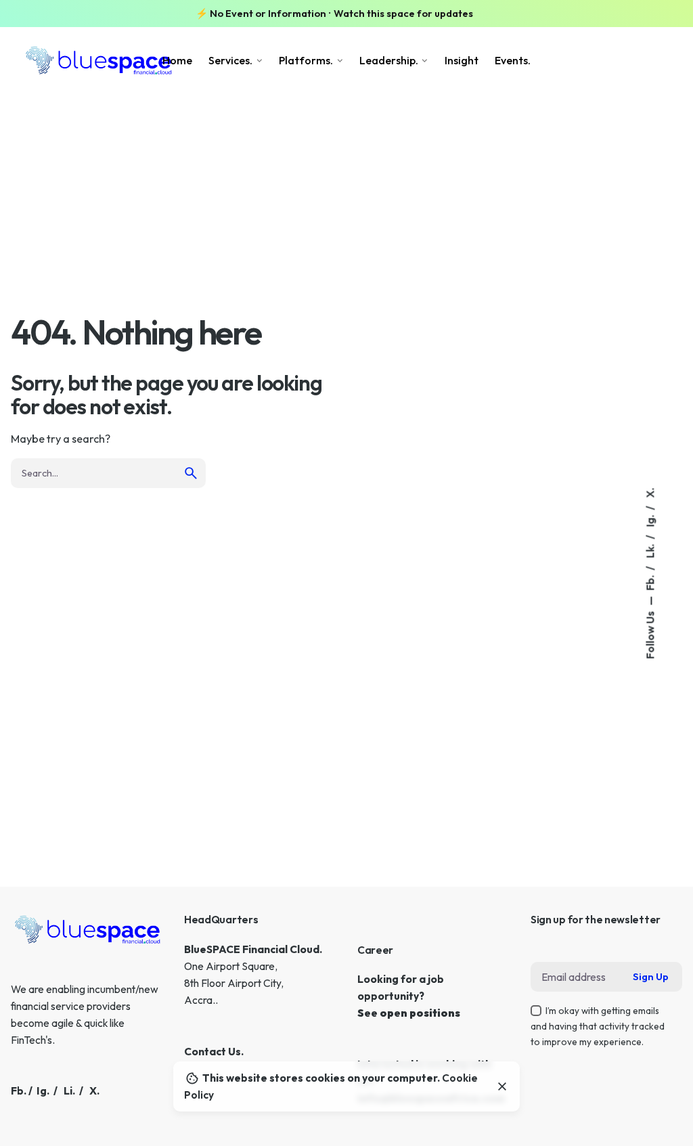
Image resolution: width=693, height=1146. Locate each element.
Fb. (649, 581)
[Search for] (108, 473)
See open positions (408, 1012)
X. (649, 492)
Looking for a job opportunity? (400, 973)
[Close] (502, 1086)
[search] (191, 473)
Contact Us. (214, 1051)
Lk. (649, 550)
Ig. (649, 519)
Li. (69, 1090)
